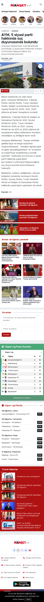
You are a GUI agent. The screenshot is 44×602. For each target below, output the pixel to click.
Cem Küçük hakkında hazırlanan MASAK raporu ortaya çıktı (11, 300)
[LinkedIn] (26, 550)
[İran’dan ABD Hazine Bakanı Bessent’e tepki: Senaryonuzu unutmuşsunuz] (11, 248)
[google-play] (22, 584)
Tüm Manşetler (30, 572)
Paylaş (6, 90)
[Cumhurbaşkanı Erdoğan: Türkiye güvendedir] (32, 270)
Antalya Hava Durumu (33, 558)
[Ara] (41, 4)
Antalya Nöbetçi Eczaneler (8, 559)
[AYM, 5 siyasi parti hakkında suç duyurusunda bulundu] (22, 75)
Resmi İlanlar (24, 12)
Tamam (28, 599)
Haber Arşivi (29, 577)
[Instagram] (22, 550)
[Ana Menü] (2, 4)
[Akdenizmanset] (21, 4)
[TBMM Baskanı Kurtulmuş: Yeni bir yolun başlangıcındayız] (32, 248)
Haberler (5, 31)
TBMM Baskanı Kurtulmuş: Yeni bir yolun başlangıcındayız (32, 257)
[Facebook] (14, 550)
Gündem (36, 12)
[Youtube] (30, 550)
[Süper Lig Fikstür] (41, 405)
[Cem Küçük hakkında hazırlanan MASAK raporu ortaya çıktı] (11, 292)
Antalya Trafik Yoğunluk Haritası (32, 566)
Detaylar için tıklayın (22, 398)
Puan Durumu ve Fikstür (12, 572)
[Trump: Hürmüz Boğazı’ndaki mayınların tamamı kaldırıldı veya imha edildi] (32, 292)
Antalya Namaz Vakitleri (12, 565)
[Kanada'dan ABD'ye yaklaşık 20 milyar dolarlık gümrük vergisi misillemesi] (11, 270)
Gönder (6, 335)
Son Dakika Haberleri (10, 577)
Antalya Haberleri (9, 12)
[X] (18, 550)
